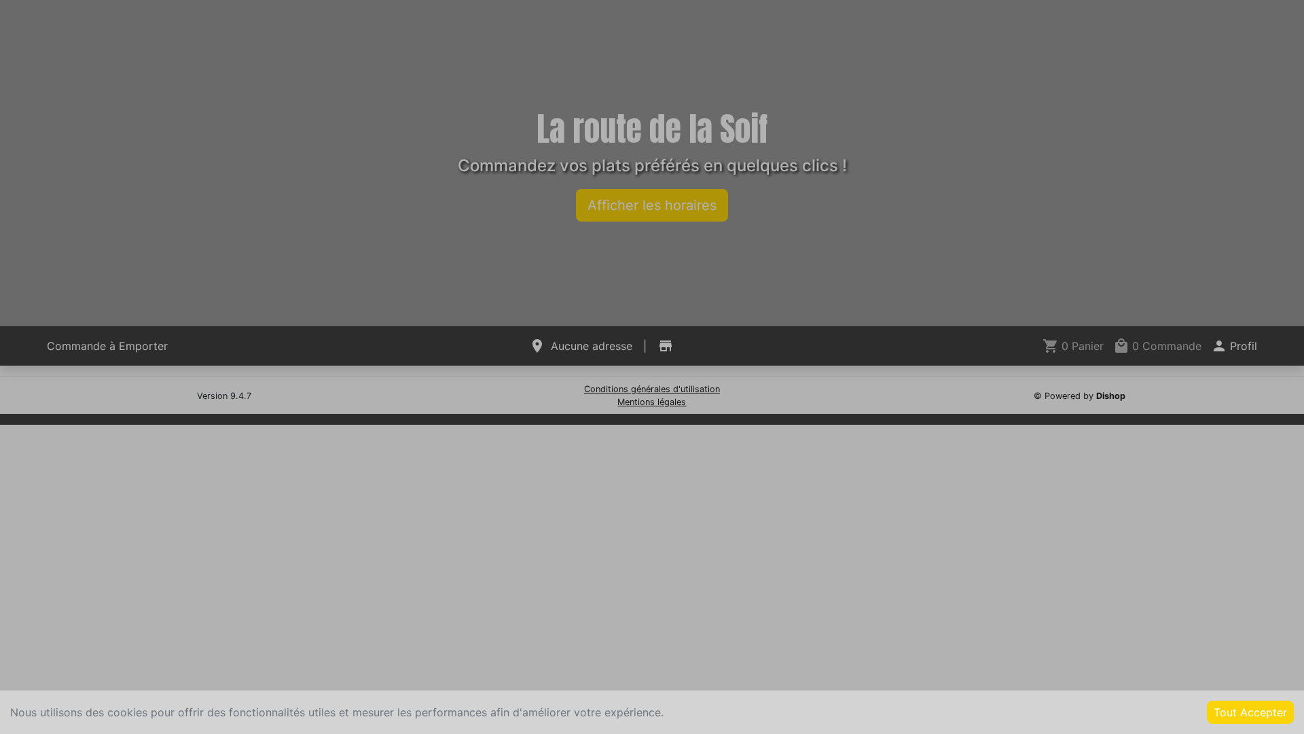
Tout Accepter (1250, 712)
